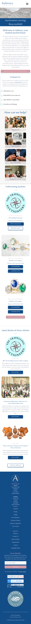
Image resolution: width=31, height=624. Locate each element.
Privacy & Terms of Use (15, 617)
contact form (18, 82)
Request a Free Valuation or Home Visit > (15, 71)
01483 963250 (15, 493)
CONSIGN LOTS (15, 271)
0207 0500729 (15, 504)
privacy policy (22, 571)
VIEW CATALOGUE (15, 223)
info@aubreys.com (8, 91)
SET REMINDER (15, 266)
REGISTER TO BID (15, 228)
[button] (27, 4)
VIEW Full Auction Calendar (15, 317)
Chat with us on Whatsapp (10, 104)
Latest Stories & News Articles (15, 330)
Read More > (15, 372)
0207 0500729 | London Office (11, 100)
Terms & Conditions (15, 615)
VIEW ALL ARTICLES (15, 465)
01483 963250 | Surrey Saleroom (11, 95)
